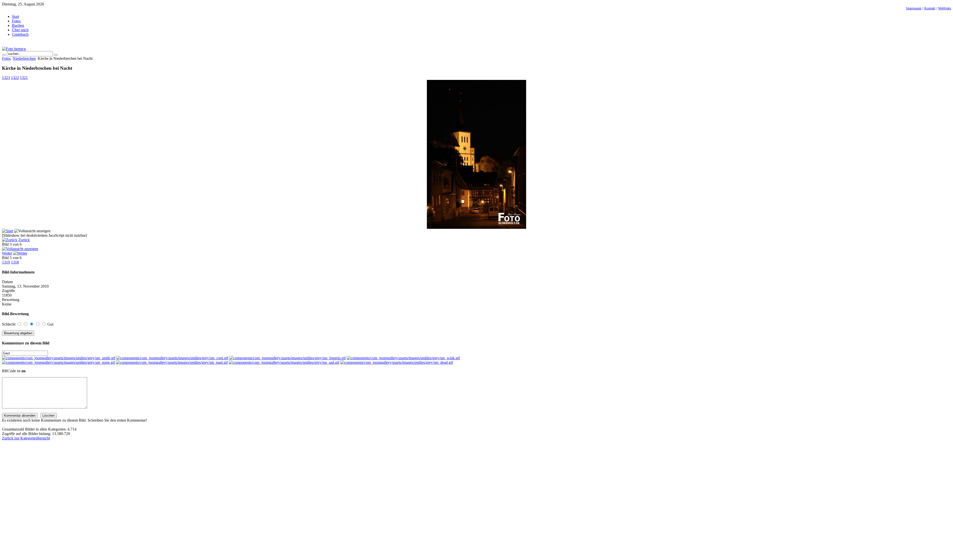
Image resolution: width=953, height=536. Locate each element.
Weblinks (944, 8)
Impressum (913, 8)
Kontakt (929, 8)
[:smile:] (58, 358)
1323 (6, 77)
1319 (6, 262)
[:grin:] (287, 358)
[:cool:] (172, 358)
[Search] (4, 55)
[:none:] (58, 362)
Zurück (24, 240)
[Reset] (56, 55)
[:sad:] (284, 362)
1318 (15, 262)
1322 (15, 77)
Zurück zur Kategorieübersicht (26, 438)
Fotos (6, 58)
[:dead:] (396, 362)
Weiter (7, 253)
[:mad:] (172, 362)
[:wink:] (403, 358)
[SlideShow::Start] (7, 231)
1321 (24, 77)
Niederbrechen (24, 58)
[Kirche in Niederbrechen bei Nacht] (476, 227)
